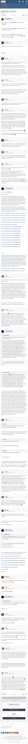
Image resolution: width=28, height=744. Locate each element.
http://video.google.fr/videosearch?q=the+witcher (10, 556)
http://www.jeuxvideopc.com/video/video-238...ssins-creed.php (13, 219)
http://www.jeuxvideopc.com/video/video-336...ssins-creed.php (13, 215)
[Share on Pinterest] (18, 733)
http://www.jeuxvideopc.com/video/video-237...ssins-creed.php (13, 222)
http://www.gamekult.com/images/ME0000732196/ (11, 244)
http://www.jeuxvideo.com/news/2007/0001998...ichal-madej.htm (13, 558)
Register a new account (14, 709)
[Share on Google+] (6, 733)
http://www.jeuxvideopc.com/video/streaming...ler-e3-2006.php (13, 268)
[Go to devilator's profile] (2, 510)
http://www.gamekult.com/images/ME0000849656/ (11, 233)
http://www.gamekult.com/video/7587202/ (9, 224)
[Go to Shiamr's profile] (2, 99)
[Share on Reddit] (12, 733)
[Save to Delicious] (10, 733)
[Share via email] (16, 733)
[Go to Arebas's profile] (2, 80)
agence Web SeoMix (9, 738)
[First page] (1, 15)
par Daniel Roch (9, 737)
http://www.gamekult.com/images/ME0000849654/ (11, 237)
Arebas (3, 12)
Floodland (13, 12)
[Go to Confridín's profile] (2, 577)
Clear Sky (9, 92)
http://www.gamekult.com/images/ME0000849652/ (11, 239)
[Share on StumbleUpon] (14, 733)
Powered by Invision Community (14, 742)
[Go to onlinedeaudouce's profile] (2, 188)
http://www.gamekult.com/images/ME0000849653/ (11, 242)
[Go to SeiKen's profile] (2, 58)
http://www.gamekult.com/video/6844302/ (9, 567)
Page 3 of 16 (14, 15)
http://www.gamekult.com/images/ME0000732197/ (11, 246)
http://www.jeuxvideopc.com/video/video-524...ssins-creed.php (13, 213)
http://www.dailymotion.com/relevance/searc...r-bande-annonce (13, 560)
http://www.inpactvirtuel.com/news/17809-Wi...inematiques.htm (13, 562)
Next (24, 15)
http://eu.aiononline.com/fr (7, 29)
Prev (4, 15)
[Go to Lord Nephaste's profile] (2, 19)
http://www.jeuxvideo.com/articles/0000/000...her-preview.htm (13, 564)
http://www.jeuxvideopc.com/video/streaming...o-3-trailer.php (12, 270)
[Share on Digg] (8, 733)
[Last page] (26, 15)
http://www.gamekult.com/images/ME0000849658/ (11, 228)
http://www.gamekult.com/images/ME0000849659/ (11, 226)
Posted (9, 19)
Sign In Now (14, 718)
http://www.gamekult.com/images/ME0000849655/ (11, 235)
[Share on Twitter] (1, 733)
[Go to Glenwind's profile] (2, 43)
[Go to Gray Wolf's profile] (2, 648)
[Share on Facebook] (3, 733)
